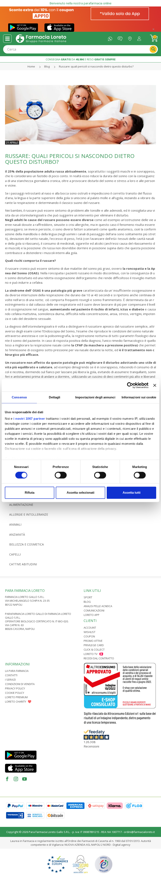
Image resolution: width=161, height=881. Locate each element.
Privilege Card (94, 645)
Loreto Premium (16, 697)
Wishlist (89, 632)
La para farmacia (17, 671)
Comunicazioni (94, 610)
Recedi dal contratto (99, 658)
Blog (47, 66)
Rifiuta (29, 492)
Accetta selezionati (80, 492)
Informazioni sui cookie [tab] (139, 397)
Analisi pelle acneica (98, 606)
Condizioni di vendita (20, 684)
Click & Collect (94, 649)
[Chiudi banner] (154, 385)
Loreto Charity (15, 701)
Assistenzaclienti (121, 37)
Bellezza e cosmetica (26, 544)
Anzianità (17, 534)
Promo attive (93, 641)
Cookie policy (14, 693)
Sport (88, 597)
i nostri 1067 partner (29, 418)
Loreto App (91, 615)
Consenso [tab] (19, 397)
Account (90, 627)
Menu (7, 38)
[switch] (61, 475)
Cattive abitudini (23, 564)
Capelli (15, 554)
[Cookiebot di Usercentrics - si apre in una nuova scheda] (130, 385)
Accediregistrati (140, 37)
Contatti (11, 675)
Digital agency (121, 845)
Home (31, 66)
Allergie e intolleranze (28, 514)
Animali (15, 524)
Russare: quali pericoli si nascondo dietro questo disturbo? (96, 66)
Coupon (89, 636)
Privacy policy (15, 688)
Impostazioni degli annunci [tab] (95, 397)
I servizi (10, 679)
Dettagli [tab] (54, 397)
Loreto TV (90, 654)
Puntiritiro (131, 37)
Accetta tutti (131, 492)
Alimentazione (21, 505)
